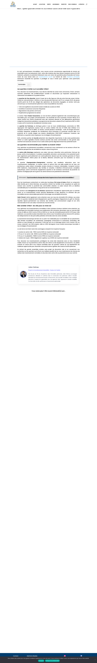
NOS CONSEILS (72, 4)
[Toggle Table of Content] (27, 84)
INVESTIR (63, 4)
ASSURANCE (56, 4)
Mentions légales (32, 656)
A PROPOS (81, 4)
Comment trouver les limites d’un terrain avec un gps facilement (33, 348)
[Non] (95, 659)
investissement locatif (46, 77)
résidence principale (73, 77)
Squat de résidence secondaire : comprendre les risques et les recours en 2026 (37, 640)
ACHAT (35, 4)
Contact (15, 656)
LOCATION (42, 4)
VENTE (49, 4)
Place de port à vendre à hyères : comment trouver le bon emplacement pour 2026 (38, 406)
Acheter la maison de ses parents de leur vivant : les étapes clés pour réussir (37, 465)
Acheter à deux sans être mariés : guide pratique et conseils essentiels (35, 523)
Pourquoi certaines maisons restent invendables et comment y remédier (35, 582)
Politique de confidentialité (52, 660)
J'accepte (41, 660)
